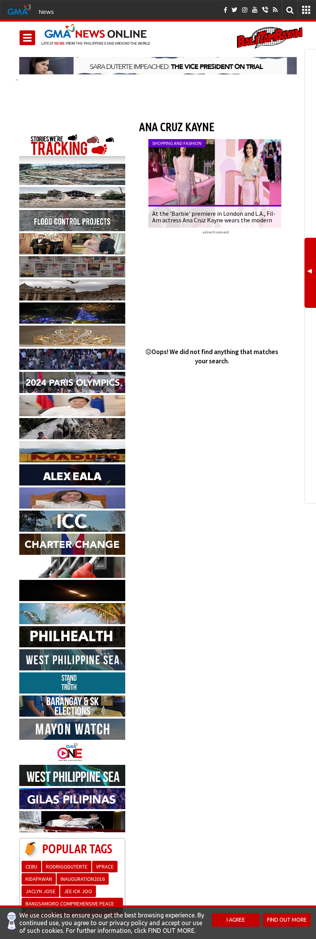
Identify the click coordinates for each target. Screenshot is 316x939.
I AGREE (236, 920)
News (46, 11)
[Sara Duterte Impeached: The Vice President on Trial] (158, 65)
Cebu (31, 866)
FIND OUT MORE (287, 920)
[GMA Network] (19, 8)
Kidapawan (38, 878)
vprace (105, 866)
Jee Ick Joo (78, 891)
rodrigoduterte (66, 866)
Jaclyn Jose (40, 891)
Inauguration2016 (83, 878)
